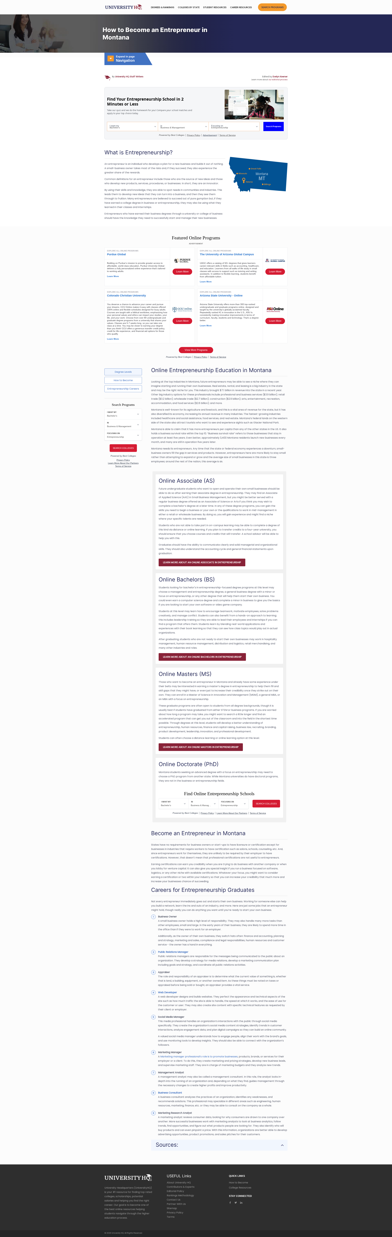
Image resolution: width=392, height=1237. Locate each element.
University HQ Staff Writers (129, 76)
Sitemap (172, 1208)
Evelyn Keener (280, 76)
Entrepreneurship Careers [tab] (123, 388)
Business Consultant (170, 1092)
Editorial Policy (175, 1191)
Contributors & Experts (180, 1187)
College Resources (240, 1187)
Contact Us (173, 1199)
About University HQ (179, 1182)
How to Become (238, 1182)
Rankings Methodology (180, 1195)
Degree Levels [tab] (123, 372)
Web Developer (167, 992)
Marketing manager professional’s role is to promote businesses (199, 1056)
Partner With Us (176, 1204)
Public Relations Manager (173, 952)
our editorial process (278, 79)
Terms (171, 1217)
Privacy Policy (175, 1212)
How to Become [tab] (123, 380)
